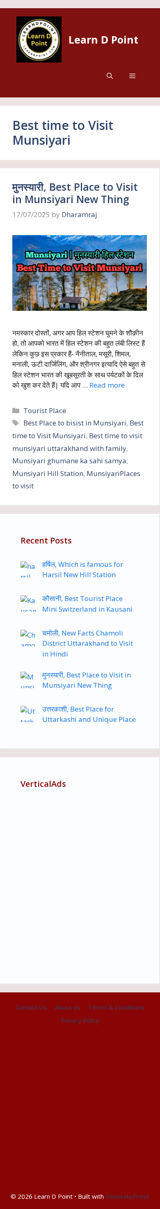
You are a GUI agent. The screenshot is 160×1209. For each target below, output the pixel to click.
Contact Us (31, 1007)
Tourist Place (44, 410)
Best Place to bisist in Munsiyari (74, 423)
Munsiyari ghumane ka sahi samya (69, 460)
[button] (109, 75)
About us (67, 1007)
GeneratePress (127, 1196)
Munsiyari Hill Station (47, 473)
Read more (107, 385)
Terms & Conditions (116, 1007)
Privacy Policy (80, 1020)
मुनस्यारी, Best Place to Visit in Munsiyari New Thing (75, 193)
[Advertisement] (80, 882)
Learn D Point (103, 39)
